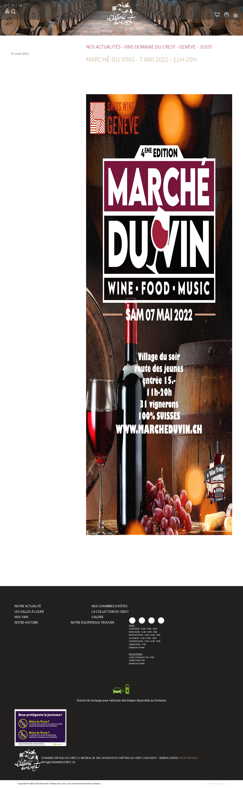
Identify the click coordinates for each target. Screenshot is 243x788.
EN (20, 5)
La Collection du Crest (110, 612)
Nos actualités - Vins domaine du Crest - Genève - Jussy (149, 46)
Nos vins (21, 617)
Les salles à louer (29, 612)
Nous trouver (103, 622)
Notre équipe (81, 622)
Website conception (216, 783)
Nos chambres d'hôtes (110, 606)
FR (5, 5)
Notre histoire (26, 622)
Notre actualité (28, 606)
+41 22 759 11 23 (188, 758)
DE (13, 5)
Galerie (98, 617)
